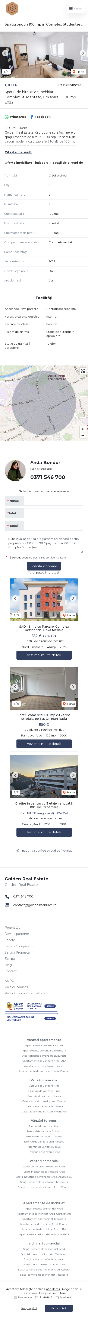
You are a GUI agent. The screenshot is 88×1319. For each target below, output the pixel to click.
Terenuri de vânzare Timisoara (44, 1136)
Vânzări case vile (44, 1080)
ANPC (9, 981)
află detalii (53, 1289)
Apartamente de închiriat (44, 1203)
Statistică (46, 1297)
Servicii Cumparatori (19, 946)
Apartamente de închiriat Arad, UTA (44, 1229)
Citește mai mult (18, 152)
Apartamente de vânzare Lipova (44, 1066)
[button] (5, 53)
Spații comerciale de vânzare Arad (44, 1166)
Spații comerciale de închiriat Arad (44, 1249)
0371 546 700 (47, 477)
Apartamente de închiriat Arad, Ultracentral (44, 1213)
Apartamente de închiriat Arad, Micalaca (44, 1234)
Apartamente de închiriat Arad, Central (44, 1224)
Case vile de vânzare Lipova (44, 1096)
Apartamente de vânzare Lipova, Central (44, 1071)
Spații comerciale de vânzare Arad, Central (44, 1187)
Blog (8, 965)
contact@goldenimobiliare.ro (34, 905)
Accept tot (58, 1308)
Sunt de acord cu (39, 557)
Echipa (10, 959)
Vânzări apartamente (44, 1040)
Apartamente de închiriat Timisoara (44, 1218)
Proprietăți (13, 928)
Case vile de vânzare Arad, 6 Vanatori (44, 1111)
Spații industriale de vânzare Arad (44, 1171)
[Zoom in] (83, 429)
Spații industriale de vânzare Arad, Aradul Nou (44, 1176)
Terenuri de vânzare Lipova (44, 1146)
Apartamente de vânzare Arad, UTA (44, 1060)
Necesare (25, 1297)
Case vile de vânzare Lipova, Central (44, 1101)
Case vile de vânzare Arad (44, 1085)
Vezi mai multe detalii (44, 655)
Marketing (67, 1297)
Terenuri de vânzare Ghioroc (44, 1131)
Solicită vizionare (44, 566)
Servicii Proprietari (18, 952)
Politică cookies (16, 987)
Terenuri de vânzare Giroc (44, 1151)
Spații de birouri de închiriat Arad (44, 1259)
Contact (11, 971)
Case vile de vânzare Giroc (44, 1090)
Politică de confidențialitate (25, 993)
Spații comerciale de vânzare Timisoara (44, 1182)
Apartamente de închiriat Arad (44, 1208)
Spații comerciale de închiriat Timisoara (44, 1274)
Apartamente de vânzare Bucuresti (44, 1055)
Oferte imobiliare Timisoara (26, 162)
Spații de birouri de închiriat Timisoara (44, 1254)
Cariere (10, 940)
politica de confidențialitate (49, 557)
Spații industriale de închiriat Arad (44, 1264)
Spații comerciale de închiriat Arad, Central (44, 1269)
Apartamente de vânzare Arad (44, 1045)
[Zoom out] (83, 435)
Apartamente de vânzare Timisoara (44, 1050)
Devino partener (17, 934)
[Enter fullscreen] (83, 371)
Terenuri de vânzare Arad (44, 1126)
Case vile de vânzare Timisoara (44, 1106)
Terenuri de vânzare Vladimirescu (44, 1141)
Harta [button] (80, 71)
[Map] (44, 403)
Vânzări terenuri (44, 1121)
